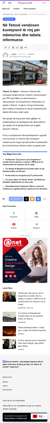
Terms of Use (22, 418)
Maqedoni (9, 19)
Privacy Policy (9, 418)
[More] (25, 47)
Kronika (21, 334)
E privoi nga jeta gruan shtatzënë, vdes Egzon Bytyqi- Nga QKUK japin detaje (32, 343)
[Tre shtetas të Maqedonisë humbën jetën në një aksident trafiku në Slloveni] (9, 317)
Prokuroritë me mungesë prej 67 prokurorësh (24, 175)
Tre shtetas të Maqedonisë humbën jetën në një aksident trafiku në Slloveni (30, 316)
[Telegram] (36, 226)
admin (14, 54)
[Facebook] (14, 215)
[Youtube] (14, 226)
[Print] (21, 47)
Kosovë (21, 349)
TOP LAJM (30, 308)
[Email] (17, 47)
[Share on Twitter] (13, 47)
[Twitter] (36, 215)
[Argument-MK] (25, 3)
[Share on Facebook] (9, 47)
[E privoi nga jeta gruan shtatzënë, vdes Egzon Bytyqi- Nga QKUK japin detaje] (9, 344)
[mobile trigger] (5, 3)
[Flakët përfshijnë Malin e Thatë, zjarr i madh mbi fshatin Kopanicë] (9, 331)
